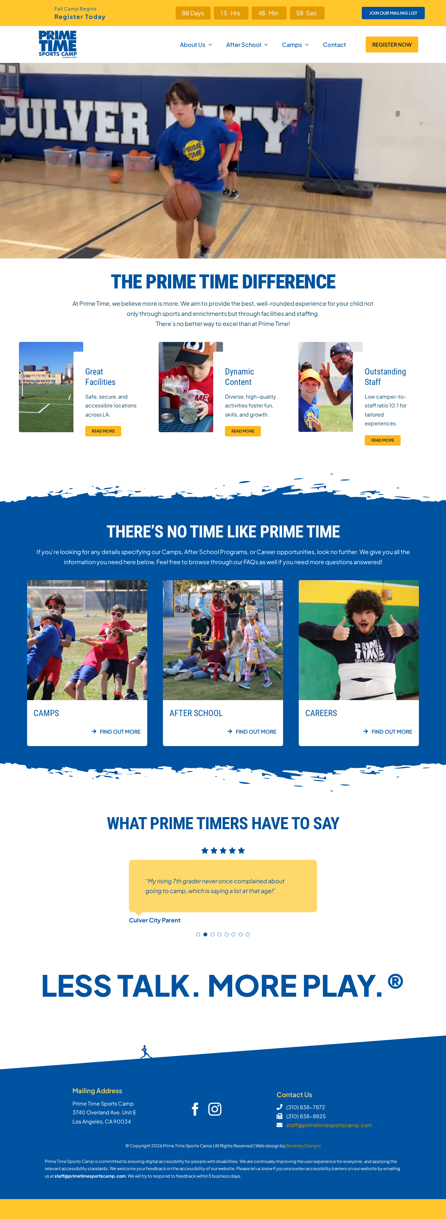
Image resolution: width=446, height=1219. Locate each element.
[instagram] (214, 1109)
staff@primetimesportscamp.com (329, 1125)
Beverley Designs (303, 1145)
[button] (198, 934)
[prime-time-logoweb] (57, 32)
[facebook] (195, 1109)
